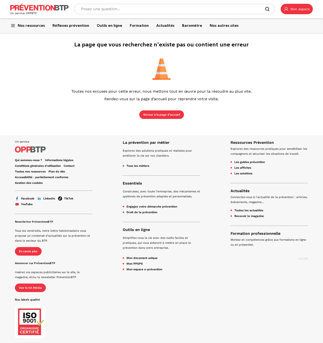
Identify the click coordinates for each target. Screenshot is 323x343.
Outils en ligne (136, 229)
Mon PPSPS (135, 263)
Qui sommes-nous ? (28, 160)
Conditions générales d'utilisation (38, 165)
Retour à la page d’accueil (161, 115)
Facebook (27, 198)
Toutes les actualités (248, 210)
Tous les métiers (138, 165)
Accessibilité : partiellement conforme (41, 177)
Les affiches (242, 167)
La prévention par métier (146, 142)
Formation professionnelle (255, 233)
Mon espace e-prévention (144, 269)
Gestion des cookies (29, 183)
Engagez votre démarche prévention (152, 206)
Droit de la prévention (142, 212)
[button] (297, 9)
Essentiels (132, 183)
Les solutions (243, 173)
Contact (69, 165)
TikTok (68, 198)
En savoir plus (28, 251)
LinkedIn (49, 198)
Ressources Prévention (252, 142)
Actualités (240, 191)
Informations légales (59, 160)
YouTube (27, 204)
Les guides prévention (249, 162)
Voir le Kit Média (30, 288)
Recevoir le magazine (249, 216)
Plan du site (56, 171)
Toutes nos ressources (30, 171)
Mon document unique (142, 258)
